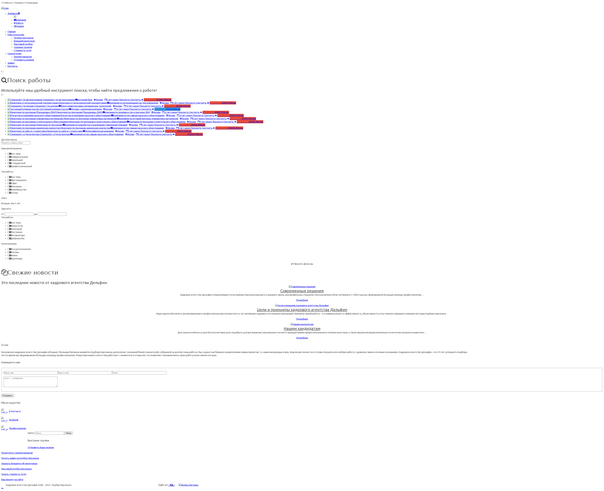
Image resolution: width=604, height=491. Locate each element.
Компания (21, 20)
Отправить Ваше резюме (41, 447)
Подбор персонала (23, 38)
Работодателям (16, 34)
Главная (12, 31)
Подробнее (302, 300)
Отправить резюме (24, 60)
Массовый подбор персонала (16, 469)
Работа (19, 23)
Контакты (13, 66)
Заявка (11, 63)
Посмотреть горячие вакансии (17, 453)
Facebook (13, 420)
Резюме (20, 26)
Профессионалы (17, 428)
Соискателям (14, 53)
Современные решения (302, 291)
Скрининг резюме (23, 47)
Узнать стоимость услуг (13, 474)
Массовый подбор (23, 44)
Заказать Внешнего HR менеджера (19, 463)
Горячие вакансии (23, 56)
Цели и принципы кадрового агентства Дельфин (302, 309)
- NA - (171, 484)
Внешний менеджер (24, 41)
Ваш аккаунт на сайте (12, 479)
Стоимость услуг (23, 50)
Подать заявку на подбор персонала (20, 458)
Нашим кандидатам (302, 328)
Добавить (13, 13)
